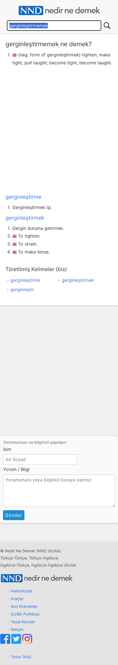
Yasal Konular (23, 621)
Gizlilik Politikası (25, 614)
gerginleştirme (23, 197)
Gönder (13, 515)
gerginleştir (22, 289)
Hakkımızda (21, 591)
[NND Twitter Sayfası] (16, 642)
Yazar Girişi (21, 656)
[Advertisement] (59, 129)
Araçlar (17, 598)
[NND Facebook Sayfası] (5, 642)
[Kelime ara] (107, 26)
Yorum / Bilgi (16, 469)
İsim (7, 449)
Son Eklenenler (24, 606)
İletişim (17, 629)
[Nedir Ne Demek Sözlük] (59, 11)
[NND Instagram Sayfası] (27, 642)
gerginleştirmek (24, 217)
